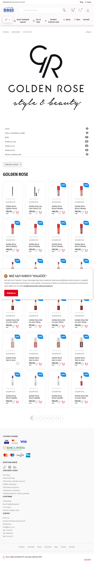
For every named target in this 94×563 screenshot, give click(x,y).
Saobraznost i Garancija (11, 490)
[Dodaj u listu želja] (13, 212)
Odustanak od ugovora (11, 487)
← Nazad (88, 32)
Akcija (68, 20)
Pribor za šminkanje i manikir (46, 133)
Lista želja (47, 547)
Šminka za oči (46, 146)
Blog (81, 2)
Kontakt (86, 20)
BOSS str (6, 518)
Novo (78, 20)
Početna (6, 32)
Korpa (39, 547)
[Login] (88, 10)
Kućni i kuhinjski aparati (23, 21)
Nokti (46, 137)
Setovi (46, 129)
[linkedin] (14, 468)
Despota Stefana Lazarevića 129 (14, 521)
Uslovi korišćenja (9, 478)
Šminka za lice (46, 150)
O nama (88, 2)
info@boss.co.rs (9, 527)
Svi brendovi (16, 32)
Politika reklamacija (9, 484)
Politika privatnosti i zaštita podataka (16, 493)
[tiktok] (4, 468)
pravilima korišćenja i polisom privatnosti (38, 286)
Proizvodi (31, 547)
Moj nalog (6, 475)
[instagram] (9, 468)
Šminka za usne (46, 142)
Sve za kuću (38, 21)
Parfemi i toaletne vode (53, 21)
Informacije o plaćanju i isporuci (14, 481)
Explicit (88, 560)
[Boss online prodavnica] (9, 10)
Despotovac (7, 524)
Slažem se (11, 293)
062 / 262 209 (7, 530)
